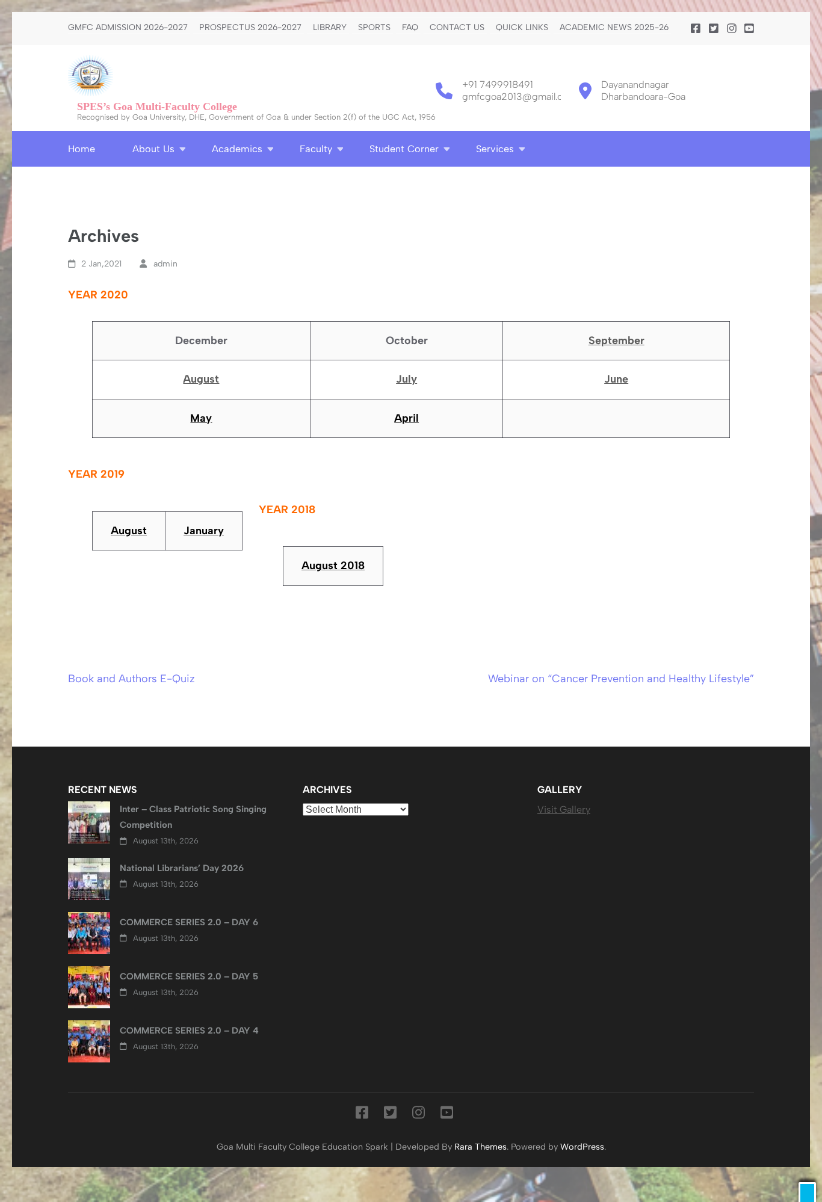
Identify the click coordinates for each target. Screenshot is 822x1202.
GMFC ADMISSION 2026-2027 (128, 27)
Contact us (457, 27)
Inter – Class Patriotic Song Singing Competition (193, 817)
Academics (237, 149)
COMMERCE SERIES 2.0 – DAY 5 (189, 976)
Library (330, 27)
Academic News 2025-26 (614, 27)
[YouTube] (749, 28)
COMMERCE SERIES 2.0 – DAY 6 (189, 922)
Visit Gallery (563, 809)
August (201, 379)
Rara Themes (480, 1146)
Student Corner (404, 149)
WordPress (582, 1146)
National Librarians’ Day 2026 (182, 868)
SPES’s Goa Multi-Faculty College (157, 106)
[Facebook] (695, 28)
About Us (153, 149)
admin (165, 264)
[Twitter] (713, 28)
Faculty (316, 149)
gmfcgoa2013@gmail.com (519, 96)
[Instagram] (732, 28)
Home (81, 149)
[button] (807, 1192)
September (616, 340)
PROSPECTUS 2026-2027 (250, 27)
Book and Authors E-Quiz (131, 678)
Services (495, 149)
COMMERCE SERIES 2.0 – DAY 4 (189, 1030)
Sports (374, 27)
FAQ (410, 27)
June (616, 379)
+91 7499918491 (497, 84)
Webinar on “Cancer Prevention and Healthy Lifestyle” (621, 678)
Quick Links (522, 27)
